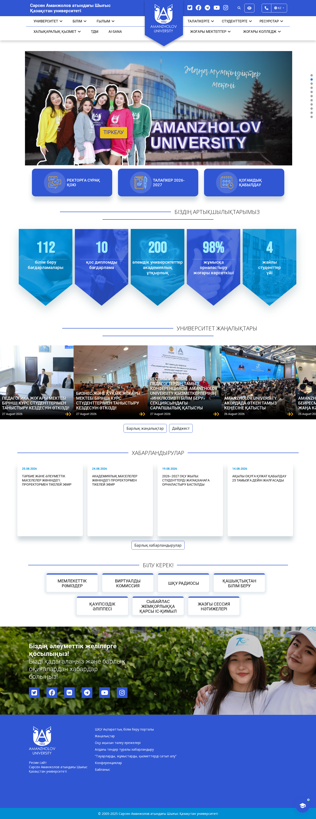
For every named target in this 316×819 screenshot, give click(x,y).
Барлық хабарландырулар (158, 545)
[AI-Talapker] (303, 806)
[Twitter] (189, 7)
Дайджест (181, 428)
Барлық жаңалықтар (145, 428)
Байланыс (102, 769)
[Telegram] (207, 7)
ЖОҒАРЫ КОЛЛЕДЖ (259, 32)
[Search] (239, 8)
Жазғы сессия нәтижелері (214, 606)
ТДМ (94, 32)
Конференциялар (108, 763)
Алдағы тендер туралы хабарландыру (124, 749)
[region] (158, 96)
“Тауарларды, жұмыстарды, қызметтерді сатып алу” (136, 756)
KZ (279, 8)
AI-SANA (115, 32)
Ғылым (103, 21)
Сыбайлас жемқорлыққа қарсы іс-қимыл (158, 606)
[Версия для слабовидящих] (249, 8)
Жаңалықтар (105, 736)
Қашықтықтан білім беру (239, 583)
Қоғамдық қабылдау (250, 182)
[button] (311, 75)
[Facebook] (198, 7)
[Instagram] (225, 7)
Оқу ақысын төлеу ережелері (118, 742)
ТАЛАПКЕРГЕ (199, 21)
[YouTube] (217, 7)
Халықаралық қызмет (55, 32)
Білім (77, 21)
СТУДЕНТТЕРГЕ (235, 21)
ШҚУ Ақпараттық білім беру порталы (124, 729)
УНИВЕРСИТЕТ (46, 21)
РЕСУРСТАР (269, 21)
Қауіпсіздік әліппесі (102, 606)
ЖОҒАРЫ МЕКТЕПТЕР (208, 32)
